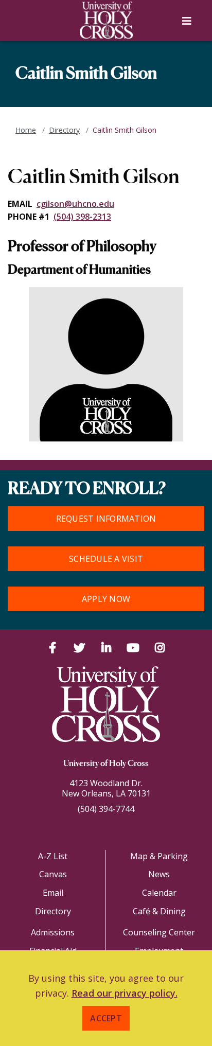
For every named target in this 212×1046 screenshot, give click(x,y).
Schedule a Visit (106, 558)
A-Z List (52, 856)
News (159, 874)
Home (25, 130)
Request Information (106, 518)
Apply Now (106, 599)
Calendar (159, 892)
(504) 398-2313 (82, 216)
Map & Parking (159, 856)
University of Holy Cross (106, 764)
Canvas (53, 874)
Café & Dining (159, 911)
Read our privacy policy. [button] (125, 993)
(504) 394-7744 (106, 808)
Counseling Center (159, 932)
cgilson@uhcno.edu (75, 203)
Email (53, 892)
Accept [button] (106, 1018)
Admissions (53, 932)
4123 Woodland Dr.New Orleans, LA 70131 (106, 788)
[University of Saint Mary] (106, 20)
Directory (64, 130)
